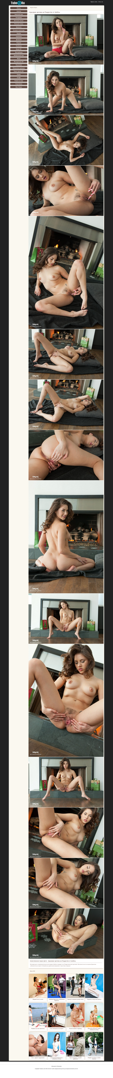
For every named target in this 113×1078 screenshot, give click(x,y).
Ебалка (19, 8)
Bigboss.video (94, 1)
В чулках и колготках (19, 30)
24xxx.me (100, 1)
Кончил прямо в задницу (75, 1028)
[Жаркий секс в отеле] (38, 986)
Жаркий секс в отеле (38, 999)
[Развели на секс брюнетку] (38, 1015)
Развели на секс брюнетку (38, 1028)
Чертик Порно (33, 7)
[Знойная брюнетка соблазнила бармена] (57, 986)
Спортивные (18, 83)
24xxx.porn (53, 1066)
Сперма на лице (18, 80)
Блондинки (19, 17)
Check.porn (59, 1066)
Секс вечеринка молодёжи (56, 1028)
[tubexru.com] (30, 3)
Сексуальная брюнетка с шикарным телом (56, 1058)
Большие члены (18, 23)
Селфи (19, 77)
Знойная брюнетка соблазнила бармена (56, 1000)
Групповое (19, 36)
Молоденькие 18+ (19, 61)
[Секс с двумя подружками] (38, 1044)
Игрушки (18, 42)
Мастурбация (18, 52)
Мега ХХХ (32, 971)
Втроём (19, 33)
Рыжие (19, 74)
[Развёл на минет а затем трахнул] (94, 1044)
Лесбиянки (19, 46)
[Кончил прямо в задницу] (75, 1015)
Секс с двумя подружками (37, 1057)
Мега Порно (19, 87)
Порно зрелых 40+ (19, 71)
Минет (18, 58)
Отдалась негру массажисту (94, 999)
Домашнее (19, 39)
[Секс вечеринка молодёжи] (57, 1015)
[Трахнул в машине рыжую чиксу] (75, 986)
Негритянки (19, 65)
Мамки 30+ (19, 49)
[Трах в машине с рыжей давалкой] (75, 1044)
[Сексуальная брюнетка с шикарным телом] (57, 1044)
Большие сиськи (18, 20)
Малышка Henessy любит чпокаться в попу (94, 1029)
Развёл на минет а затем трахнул (94, 1058)
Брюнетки (18, 27)
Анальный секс (19, 14)
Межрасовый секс (19, 55)
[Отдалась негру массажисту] (94, 986)
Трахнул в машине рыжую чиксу (75, 999)
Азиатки (19, 11)
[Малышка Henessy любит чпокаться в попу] (94, 1015)
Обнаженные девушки (19, 68)
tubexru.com (42, 1068)
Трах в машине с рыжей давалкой (75, 1058)
